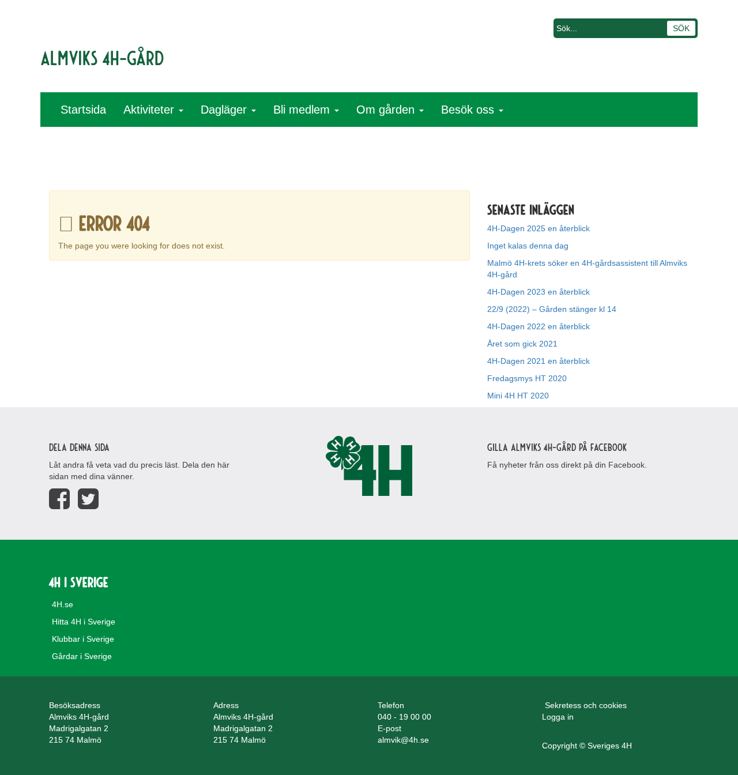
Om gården (387, 109)
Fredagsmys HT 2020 (527, 378)
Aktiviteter (150, 109)
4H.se (62, 604)
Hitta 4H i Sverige (83, 621)
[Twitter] (88, 499)
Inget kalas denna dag (527, 245)
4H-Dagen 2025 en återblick (538, 228)
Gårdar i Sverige (82, 656)
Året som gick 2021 (522, 343)
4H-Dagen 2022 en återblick (538, 326)
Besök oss (469, 109)
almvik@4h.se (403, 739)
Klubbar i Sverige (83, 639)
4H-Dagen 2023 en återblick (538, 291)
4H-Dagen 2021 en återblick (538, 361)
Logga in (558, 716)
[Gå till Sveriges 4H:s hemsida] (369, 466)
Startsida (83, 109)
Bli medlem (303, 109)
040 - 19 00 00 (404, 716)
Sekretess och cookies (586, 705)
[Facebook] (59, 499)
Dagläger (225, 109)
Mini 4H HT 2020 (518, 395)
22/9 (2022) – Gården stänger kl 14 (551, 309)
